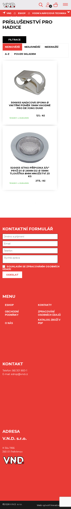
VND (9, 13)
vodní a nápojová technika (49, 13)
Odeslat (12, 274)
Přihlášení (48, 5)
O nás (9, 323)
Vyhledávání (41, 5)
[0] (56, 5)
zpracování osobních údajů (49, 313)
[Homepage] (8, 6)
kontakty (45, 305)
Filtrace (14, 39)
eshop (22, 13)
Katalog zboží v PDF (49, 321)
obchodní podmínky (12, 313)
